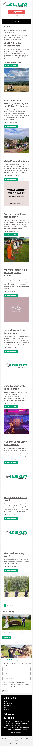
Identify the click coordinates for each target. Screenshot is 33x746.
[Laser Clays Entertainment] (16, 4)
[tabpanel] (16, 625)
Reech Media (19, 743)
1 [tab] (14, 642)
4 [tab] (18, 642)
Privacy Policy (16, 686)
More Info (7, 637)
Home (5, 701)
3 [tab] (17, 642)
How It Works (8, 703)
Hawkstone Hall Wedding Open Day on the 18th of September (16, 103)
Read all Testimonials (16, 732)
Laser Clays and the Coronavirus (14, 331)
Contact (6, 709)
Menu (17, 21)
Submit (5, 691)
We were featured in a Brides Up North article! (15, 272)
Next (11, 605)
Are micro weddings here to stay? (15, 215)
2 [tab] (15, 642)
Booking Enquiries (16, 12)
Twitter (14, 35)
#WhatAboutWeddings (16, 161)
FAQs (5, 707)
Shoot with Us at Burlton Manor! (13, 44)
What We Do (7, 705)
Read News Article (10, 66)
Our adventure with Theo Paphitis (14, 387)
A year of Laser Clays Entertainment (15, 443)
